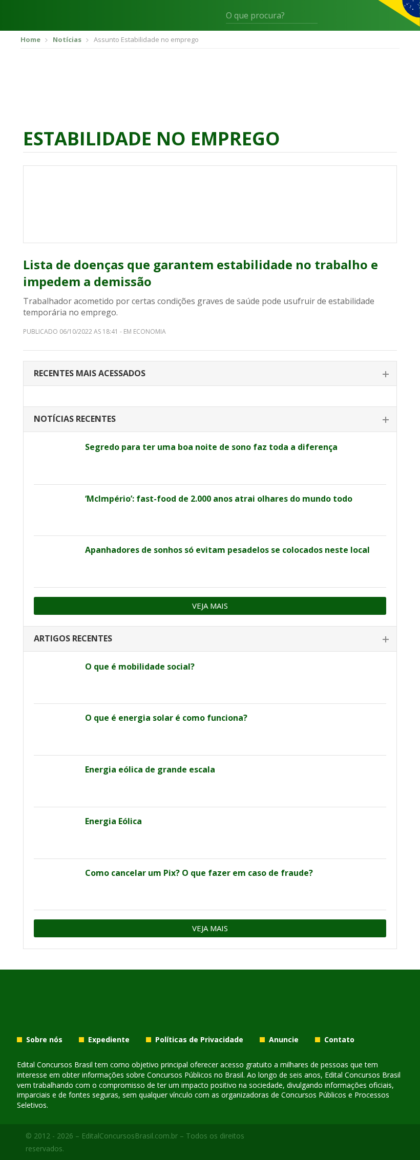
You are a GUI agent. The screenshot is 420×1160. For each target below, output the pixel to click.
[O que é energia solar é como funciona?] (55, 729)
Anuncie (284, 1039)
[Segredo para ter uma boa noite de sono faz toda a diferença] (55, 458)
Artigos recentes (73, 638)
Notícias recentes (75, 418)
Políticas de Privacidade (199, 1039)
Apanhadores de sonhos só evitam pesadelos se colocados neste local (227, 549)
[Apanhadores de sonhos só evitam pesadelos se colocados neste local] (55, 561)
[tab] (210, 373)
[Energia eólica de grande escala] (55, 781)
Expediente (109, 1039)
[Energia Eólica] (55, 833)
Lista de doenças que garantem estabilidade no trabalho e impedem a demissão (200, 273)
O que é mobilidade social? (140, 666)
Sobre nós (44, 1039)
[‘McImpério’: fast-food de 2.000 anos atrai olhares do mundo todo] (55, 510)
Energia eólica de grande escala (150, 769)
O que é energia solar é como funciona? (166, 717)
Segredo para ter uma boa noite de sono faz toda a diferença (211, 447)
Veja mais (210, 605)
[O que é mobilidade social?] (55, 678)
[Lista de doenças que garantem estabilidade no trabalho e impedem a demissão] (210, 204)
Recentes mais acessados (89, 373)
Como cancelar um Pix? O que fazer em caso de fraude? (199, 872)
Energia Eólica (113, 821)
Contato (339, 1039)
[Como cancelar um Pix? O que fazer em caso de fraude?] (55, 884)
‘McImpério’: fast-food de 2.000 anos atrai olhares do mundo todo (218, 498)
